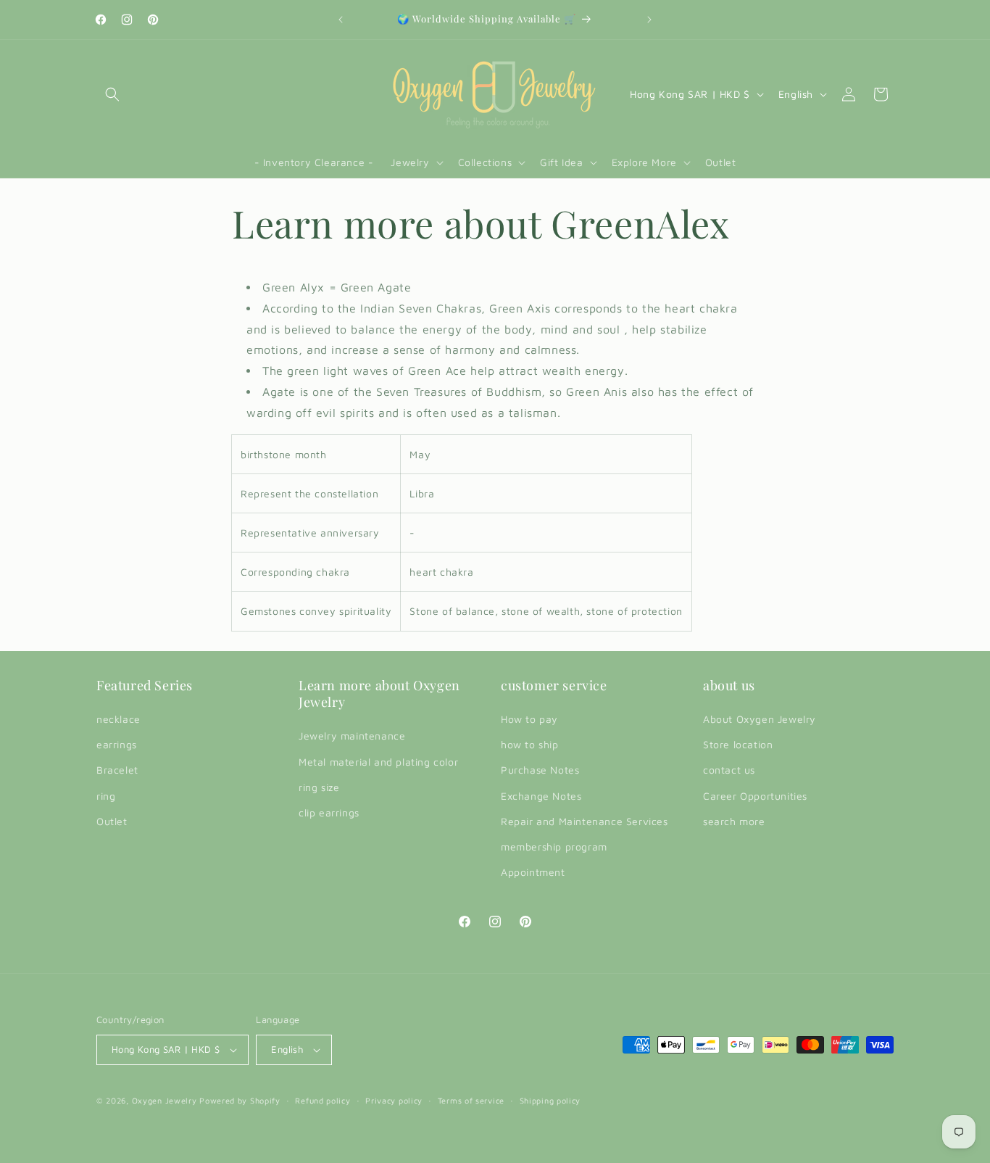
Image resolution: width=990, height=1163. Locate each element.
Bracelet (117, 769)
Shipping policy (550, 1100)
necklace (118, 719)
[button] (112, 94)
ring (105, 796)
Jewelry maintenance (352, 735)
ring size (319, 787)
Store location (738, 744)
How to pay (529, 719)
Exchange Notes (541, 796)
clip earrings (329, 812)
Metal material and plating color (378, 762)
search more (734, 821)
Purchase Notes (540, 769)
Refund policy (322, 1100)
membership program (554, 846)
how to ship (530, 744)
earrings (116, 744)
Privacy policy (394, 1100)
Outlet (112, 821)
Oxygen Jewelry (164, 1100)
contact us (729, 769)
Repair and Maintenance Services (584, 821)
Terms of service (471, 1100)
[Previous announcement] (341, 19)
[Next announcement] (649, 19)
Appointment (533, 872)
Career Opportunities (755, 796)
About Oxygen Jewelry (759, 719)
